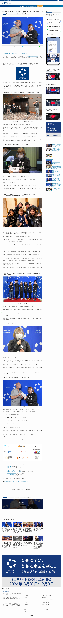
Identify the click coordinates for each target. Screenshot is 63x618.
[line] (57, 0)
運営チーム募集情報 (46, 602)
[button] (6, 47)
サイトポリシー (46, 604)
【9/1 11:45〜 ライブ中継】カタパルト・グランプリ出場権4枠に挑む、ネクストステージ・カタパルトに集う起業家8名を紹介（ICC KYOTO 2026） (53, 157)
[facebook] (55, 0)
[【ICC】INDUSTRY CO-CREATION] (6, 3)
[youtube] (58, 0)
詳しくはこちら (40, 6)
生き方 (25, 609)
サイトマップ (45, 606)
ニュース (25, 599)
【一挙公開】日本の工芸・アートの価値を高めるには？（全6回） (56, 162)
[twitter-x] (56, 0)
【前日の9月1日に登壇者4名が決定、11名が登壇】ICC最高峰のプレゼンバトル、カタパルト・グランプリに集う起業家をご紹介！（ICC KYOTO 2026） (53, 150)
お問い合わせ (45, 609)
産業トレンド (26, 606)
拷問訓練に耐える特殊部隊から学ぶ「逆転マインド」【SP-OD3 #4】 (56, 145)
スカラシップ (16, 14)
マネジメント (26, 604)
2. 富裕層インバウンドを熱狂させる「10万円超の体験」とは (56, 171)
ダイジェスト (26, 595)
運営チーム (27, 14)
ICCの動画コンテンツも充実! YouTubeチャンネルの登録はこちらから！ (16, 53)
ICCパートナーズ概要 (47, 595)
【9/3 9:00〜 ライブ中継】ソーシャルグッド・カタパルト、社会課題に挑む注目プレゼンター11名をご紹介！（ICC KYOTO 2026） (53, 191)
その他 (25, 611)
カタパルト (26, 602)
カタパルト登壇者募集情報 (48, 599)
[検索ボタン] (59, 3)
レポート (5, 14)
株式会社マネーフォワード (33, 56)
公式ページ (25, 64)
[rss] (60, 0)
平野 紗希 (23, 14)
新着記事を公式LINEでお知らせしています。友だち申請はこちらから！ (16, 51)
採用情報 (44, 597)
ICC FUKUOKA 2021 (10, 14)
